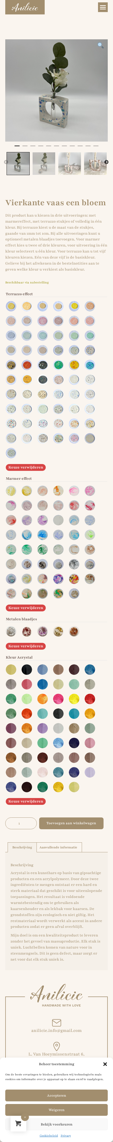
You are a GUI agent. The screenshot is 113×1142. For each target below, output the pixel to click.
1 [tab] (17, 148)
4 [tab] (40, 148)
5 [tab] (48, 148)
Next (106, 162)
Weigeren (57, 1110)
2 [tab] (25, 148)
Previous (6, 162)
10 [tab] (88, 148)
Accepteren (56, 1095)
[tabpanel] (56, 90)
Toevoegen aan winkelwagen (71, 823)
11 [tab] (96, 148)
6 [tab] (56, 148)
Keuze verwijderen (25, 467)
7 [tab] (64, 148)
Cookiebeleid (49, 1136)
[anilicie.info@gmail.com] (56, 1022)
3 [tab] (32, 148)
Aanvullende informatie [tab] (58, 847)
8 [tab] (72, 148)
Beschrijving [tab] (22, 847)
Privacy (66, 1136)
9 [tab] (80, 148)
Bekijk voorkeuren (57, 1124)
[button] (105, 1064)
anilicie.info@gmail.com (56, 1030)
